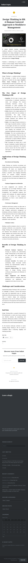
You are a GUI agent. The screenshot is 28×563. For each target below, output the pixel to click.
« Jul (3, 536)
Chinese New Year (15, 477)
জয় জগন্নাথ (4, 455)
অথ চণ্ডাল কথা (4, 458)
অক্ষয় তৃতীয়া (4, 467)
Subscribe (22, 360)
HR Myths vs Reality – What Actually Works (11, 465)
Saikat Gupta (6, 5)
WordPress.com (14, 560)
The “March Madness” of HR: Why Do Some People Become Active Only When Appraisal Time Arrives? (12, 462)
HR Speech (14, 16)
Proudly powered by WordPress (10, 558)
